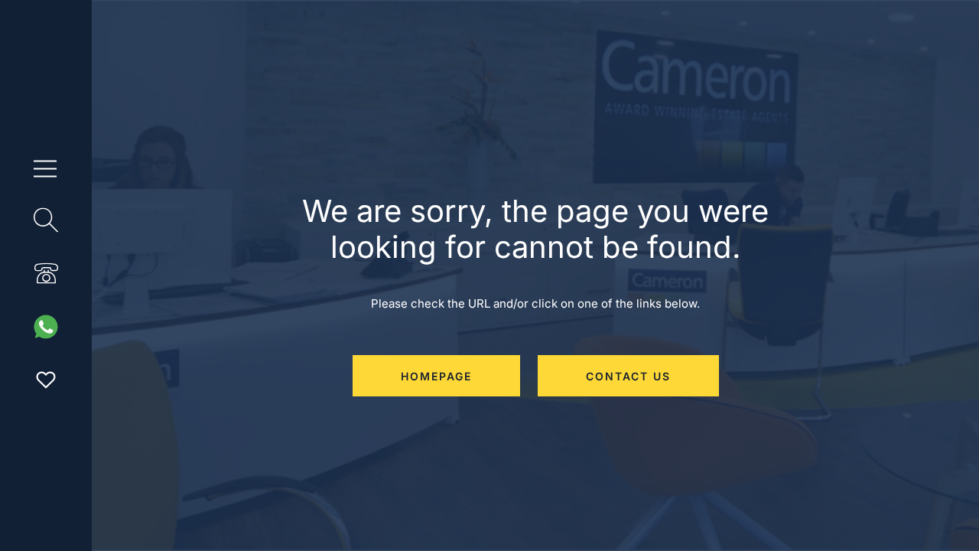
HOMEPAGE (436, 376)
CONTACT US (628, 376)
